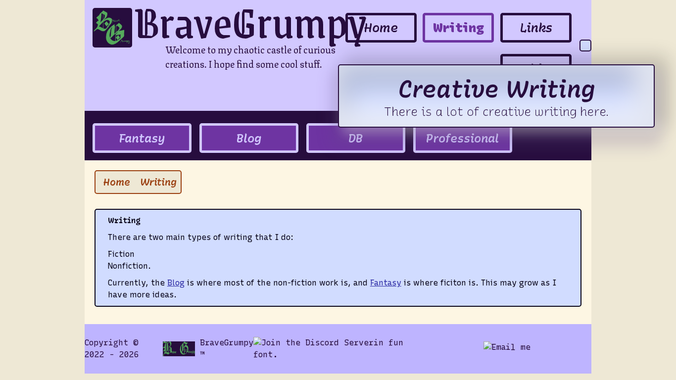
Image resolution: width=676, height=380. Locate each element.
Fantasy (142, 138)
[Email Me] (507, 348)
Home (381, 27)
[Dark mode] (585, 45)
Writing (458, 27)
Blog (249, 138)
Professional (462, 138)
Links (536, 27)
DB (355, 138)
